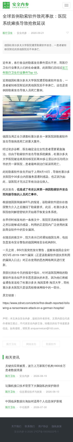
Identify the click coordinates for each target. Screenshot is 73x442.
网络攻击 (31, 344)
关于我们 (16, 426)
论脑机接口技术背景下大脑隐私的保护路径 (32, 386)
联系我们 (30, 426)
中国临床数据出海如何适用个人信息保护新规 (33, 401)
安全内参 (22, 33)
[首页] (15, 4)
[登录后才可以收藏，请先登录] (68, 32)
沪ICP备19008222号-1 (46, 431)
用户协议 (43, 426)
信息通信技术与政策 (30, 391)
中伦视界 (24, 407)
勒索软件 (51, 344)
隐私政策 (57, 426)
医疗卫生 (8, 33)
